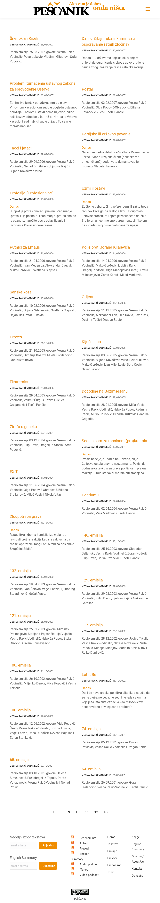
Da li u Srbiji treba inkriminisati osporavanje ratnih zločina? (108, 41)
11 (87, 812)
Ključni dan (91, 341)
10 (77, 812)
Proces (16, 337)
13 (106, 812)
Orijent (87, 296)
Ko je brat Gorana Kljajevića (106, 247)
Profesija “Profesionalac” (31, 193)
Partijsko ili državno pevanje (106, 134)
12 (96, 812)
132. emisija (20, 570)
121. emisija (20, 615)
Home (111, 837)
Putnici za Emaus (25, 247)
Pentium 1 (91, 495)
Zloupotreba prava (26, 516)
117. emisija (92, 625)
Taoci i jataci (21, 148)
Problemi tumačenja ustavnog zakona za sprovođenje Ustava (43, 86)
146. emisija (92, 535)
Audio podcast (89, 864)
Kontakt (137, 868)
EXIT (14, 471)
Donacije (137, 875)
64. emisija (91, 769)
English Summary (23, 858)
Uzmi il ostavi (93, 188)
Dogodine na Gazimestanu (105, 391)
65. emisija (19, 759)
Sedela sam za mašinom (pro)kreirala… (116, 440)
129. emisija (92, 580)
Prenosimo (114, 865)
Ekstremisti (19, 382)
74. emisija (91, 728)
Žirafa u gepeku (23, 426)
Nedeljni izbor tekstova (27, 837)
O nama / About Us (138, 859)
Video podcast (89, 875)
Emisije (112, 851)
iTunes (84, 869)
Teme (111, 872)
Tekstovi (112, 844)
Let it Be (89, 674)
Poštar (87, 89)
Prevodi (84, 848)
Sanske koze (21, 292)
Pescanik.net (88, 838)
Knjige (136, 837)
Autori (84, 843)
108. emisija (20, 665)
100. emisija (20, 710)
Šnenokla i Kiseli (24, 38)
